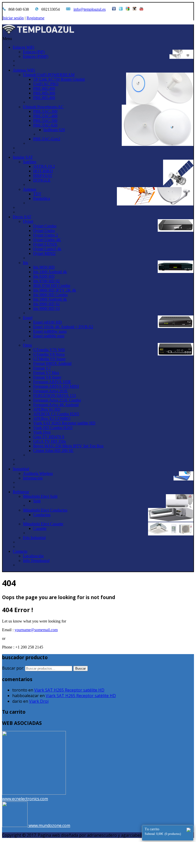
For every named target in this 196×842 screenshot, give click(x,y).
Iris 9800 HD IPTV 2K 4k (54, 290)
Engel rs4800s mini (48, 336)
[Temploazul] (98, 30)
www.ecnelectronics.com (25, 799)
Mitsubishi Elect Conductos (45, 510)
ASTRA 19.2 (44, 166)
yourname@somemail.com (36, 630)
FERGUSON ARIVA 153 (54, 395)
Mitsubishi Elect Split (40, 496)
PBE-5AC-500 (45, 120)
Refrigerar (21, 492)
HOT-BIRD (43, 171)
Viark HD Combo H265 (52, 427)
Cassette (39, 528)
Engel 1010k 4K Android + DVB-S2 (63, 327)
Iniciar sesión (13, 18)
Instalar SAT (23, 157)
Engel (27, 317)
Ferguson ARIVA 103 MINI (56, 386)
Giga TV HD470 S (48, 437)
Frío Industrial (34, 537)
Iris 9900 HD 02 (46, 304)
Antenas (29, 189)
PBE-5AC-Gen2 (46, 139)
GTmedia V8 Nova (49, 354)
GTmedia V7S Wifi (49, 350)
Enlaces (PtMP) (35, 56)
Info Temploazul (36, 560)
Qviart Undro (44, 230)
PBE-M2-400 (44, 88)
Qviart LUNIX (45, 244)
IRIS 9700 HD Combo (51, 285)
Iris (25, 262)
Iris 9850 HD (44, 267)
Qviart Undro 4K (47, 240)
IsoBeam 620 (54, 130)
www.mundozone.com (49, 825)
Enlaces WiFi (23, 47)
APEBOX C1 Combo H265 (56, 414)
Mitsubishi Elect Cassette (43, 524)
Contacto (20, 551)
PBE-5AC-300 (45, 111)
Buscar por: (13, 668)
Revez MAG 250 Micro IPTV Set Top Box (68, 446)
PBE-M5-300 (44, 93)
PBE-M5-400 (44, 97)
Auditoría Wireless (38, 473)
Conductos (42, 515)
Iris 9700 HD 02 (46, 281)
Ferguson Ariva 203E (50, 391)
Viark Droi (42, 432)
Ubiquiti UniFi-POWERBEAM (49, 75)
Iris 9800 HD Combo (50, 295)
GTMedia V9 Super (49, 359)
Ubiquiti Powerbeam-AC (43, 107)
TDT (37, 194)
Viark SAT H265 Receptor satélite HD (64, 423)
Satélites (29, 162)
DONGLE (42, 180)
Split (37, 501)
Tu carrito (163, 831)
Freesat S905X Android (52, 363)
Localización (33, 556)
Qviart (28, 221)
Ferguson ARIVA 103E (52, 382)
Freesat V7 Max (46, 372)
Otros (27, 345)
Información (33, 478)
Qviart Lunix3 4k (47, 249)
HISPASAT (42, 175)
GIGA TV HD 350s (49, 441)
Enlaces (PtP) (34, 52)
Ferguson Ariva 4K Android (56, 405)
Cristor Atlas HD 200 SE (53, 450)
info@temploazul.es (90, 9)
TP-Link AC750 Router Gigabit (59, 79)
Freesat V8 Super (47, 377)
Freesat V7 (42, 368)
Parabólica (41, 198)
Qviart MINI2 (44, 253)
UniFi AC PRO (45, 84)
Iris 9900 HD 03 (46, 308)
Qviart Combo (44, 226)
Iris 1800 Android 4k (50, 272)
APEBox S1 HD (46, 409)
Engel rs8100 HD (47, 322)
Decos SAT (22, 217)
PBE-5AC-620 (45, 125)
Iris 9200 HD (44, 276)
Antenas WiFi (24, 70)
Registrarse (35, 18)
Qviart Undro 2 (45, 235)
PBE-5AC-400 (45, 116)
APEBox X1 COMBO (51, 418)
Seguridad (21, 469)
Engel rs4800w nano (50, 331)
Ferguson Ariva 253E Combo (57, 400)
